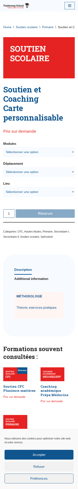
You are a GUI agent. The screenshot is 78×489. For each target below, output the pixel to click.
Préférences (39, 478)
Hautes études (32, 231)
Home (7, 27)
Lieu (6, 183)
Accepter (39, 455)
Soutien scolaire (27, 27)
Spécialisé (47, 236)
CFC (20, 231)
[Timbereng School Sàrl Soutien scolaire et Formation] (16, 5)
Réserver (45, 213)
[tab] (23, 270)
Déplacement (13, 163)
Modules (9, 143)
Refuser (39, 466)
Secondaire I (61, 231)
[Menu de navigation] (70, 5)
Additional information (31, 279)
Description (23, 269)
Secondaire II (11, 236)
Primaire (48, 27)
